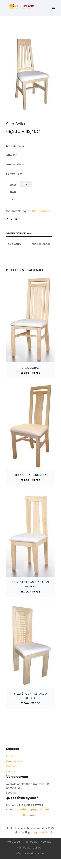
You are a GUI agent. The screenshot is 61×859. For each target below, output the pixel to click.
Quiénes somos (16, 761)
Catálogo (12, 766)
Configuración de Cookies (29, 853)
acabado (13, 192)
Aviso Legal (13, 842)
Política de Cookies (29, 847)
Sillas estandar (41, 211)
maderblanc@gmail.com (31, 809)
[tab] (30, 234)
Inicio (9, 756)
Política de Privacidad (37, 842)
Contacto (12, 771)
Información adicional (19, 233)
